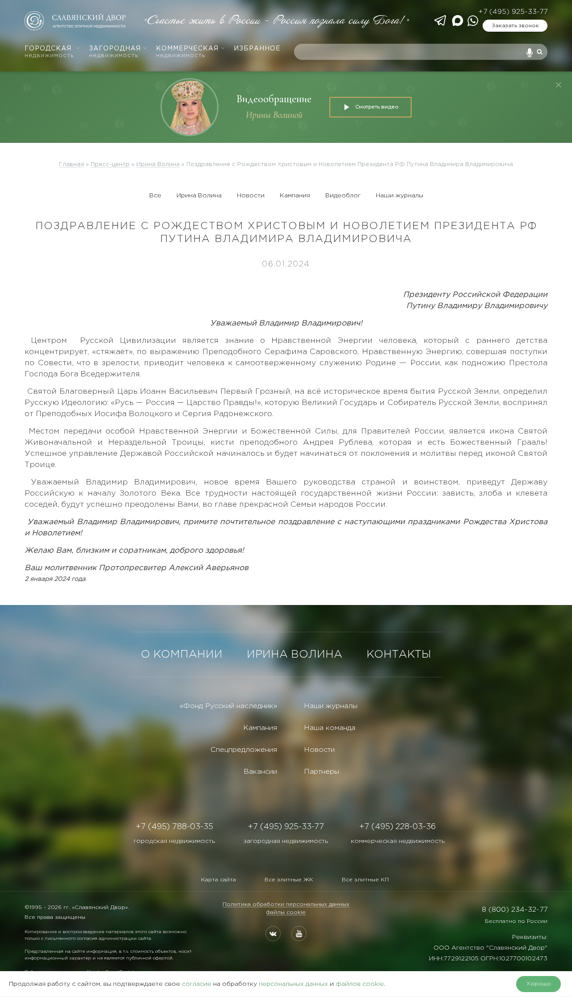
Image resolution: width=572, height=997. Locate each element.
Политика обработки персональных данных (286, 904)
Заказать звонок (515, 25)
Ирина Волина (199, 195)
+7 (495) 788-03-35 (174, 826)
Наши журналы (399, 195)
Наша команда (329, 728)
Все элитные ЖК (289, 879)
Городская (49, 52)
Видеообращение (273, 98)
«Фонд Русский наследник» (228, 706)
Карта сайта (218, 879)
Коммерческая (187, 52)
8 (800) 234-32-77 (514, 909)
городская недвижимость (174, 841)
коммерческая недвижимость (398, 841)
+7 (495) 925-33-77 (512, 11)
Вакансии (260, 771)
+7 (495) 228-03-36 (397, 826)
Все (155, 195)
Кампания (295, 195)
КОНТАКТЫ (398, 654)
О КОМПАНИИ (182, 654)
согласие (196, 984)
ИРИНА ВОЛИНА (294, 654)
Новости (251, 195)
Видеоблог (343, 195)
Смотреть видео (376, 107)
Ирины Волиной (274, 115)
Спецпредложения (243, 750)
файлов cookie (360, 984)
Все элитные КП (365, 879)
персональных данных (293, 984)
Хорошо (538, 983)
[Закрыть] (558, 85)
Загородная (115, 52)
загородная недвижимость (286, 841)
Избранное (257, 48)
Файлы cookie (286, 912)
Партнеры (321, 771)
